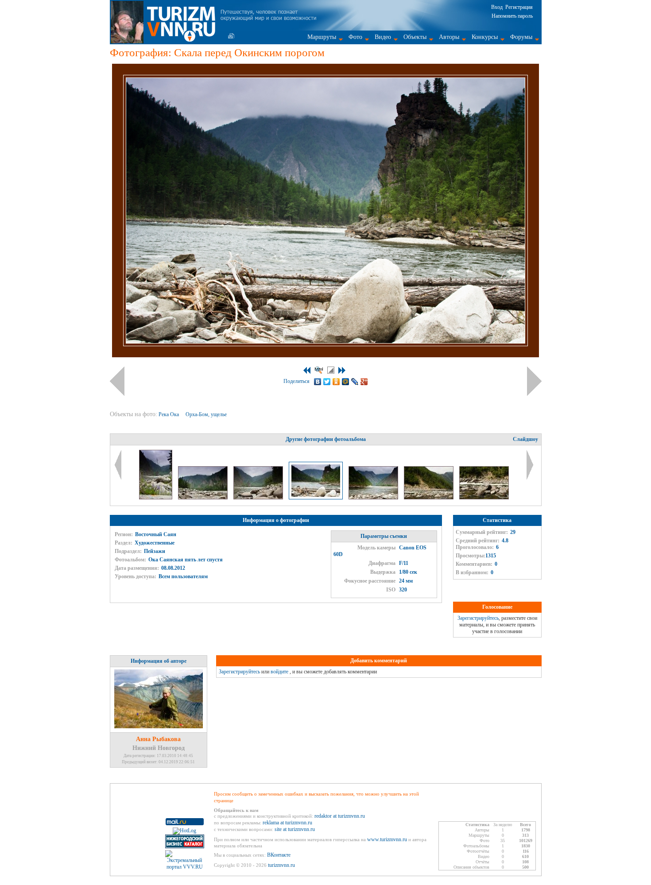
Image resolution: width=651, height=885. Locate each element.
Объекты (414, 37)
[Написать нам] (231, 36)
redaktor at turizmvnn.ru (339, 816)
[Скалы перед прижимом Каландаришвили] (203, 498)
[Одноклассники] (336, 381)
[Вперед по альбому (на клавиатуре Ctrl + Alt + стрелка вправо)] (534, 381)
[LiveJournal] (355, 381)
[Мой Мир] (345, 381)
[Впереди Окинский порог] (374, 498)
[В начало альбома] (306, 370)
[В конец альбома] (341, 370)
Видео (383, 37)
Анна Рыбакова (158, 739)
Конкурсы (485, 37)
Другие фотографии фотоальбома (326, 439)
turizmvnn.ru (281, 865)
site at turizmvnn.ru (295, 829)
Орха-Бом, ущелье (207, 414)
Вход (497, 7)
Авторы (449, 37)
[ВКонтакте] (317, 381)
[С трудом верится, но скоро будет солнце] (258, 498)
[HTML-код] (318, 370)
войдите (279, 672)
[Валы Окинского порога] (484, 498)
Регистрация (519, 7)
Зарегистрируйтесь (478, 618)
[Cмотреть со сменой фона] (330, 370)
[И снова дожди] (156, 498)
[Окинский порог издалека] (429, 498)
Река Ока (169, 414)
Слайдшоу (525, 439)
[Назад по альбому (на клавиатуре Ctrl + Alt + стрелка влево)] (117, 381)
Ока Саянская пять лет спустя (185, 560)
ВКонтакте (279, 855)
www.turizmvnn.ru (387, 839)
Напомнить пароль (512, 16)
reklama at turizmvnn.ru (287, 822)
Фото (355, 37)
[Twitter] (327, 381)
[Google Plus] (364, 381)
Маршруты (321, 37)
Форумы (521, 37)
